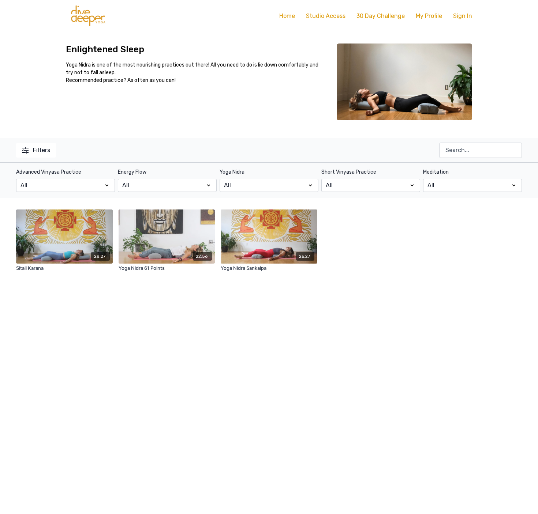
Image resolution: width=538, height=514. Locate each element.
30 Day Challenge (380, 15)
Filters (41, 150)
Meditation (436, 172)
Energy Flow (132, 172)
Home (287, 15)
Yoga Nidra (232, 172)
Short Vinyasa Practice (348, 172)
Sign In (462, 15)
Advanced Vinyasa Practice (48, 172)
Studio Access (325, 15)
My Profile (429, 15)
